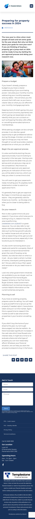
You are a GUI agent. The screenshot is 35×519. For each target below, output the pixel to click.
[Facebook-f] (3, 465)
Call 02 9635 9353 (8, 441)
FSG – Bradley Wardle (10, 425)
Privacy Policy (8, 430)
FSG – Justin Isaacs (9, 421)
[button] (31, 6)
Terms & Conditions (9, 434)
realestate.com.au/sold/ (11, 223)
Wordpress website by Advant (18, 514)
